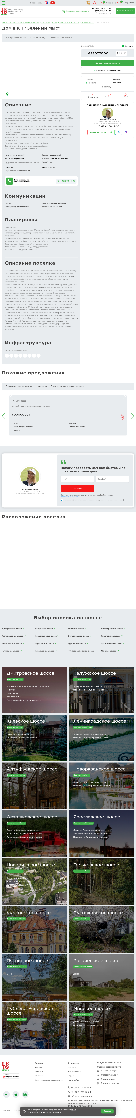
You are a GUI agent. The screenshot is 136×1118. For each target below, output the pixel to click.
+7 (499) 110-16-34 (101, 11)
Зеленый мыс (87, 23)
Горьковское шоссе (96, 865)
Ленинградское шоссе (99, 721)
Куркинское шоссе (29, 913)
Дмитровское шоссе (69, 23)
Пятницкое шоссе (27, 961)
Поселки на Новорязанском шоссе (91, 786)
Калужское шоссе (94, 673)
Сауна (7, 167)
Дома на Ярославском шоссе (88, 830)
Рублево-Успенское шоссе (30, 1011)
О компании (73, 1063)
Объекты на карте (109, 1071)
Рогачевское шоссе (96, 961)
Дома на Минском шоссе (86, 1022)
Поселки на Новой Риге (19, 885)
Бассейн (45, 162)
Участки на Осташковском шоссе (24, 834)
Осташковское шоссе (32, 817)
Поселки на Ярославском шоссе (90, 837)
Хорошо (107, 1111)
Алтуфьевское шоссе (32, 769)
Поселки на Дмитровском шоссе (24, 700)
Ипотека (39, 1076)
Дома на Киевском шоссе (20, 734)
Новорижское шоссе (31, 865)
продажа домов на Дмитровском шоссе (28, 687)
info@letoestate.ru (81, 1097)
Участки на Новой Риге (19, 882)
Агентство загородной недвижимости (20, 23)
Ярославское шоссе (96, 817)
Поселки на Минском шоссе (88, 1025)
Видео (71, 1076)
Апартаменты (13, 697)
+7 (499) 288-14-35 (66, 181)
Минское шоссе (91, 1009)
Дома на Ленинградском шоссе (89, 734)
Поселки (39, 1072)
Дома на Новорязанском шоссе (90, 782)
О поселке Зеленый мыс (60, 38)
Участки (11, 690)
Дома (54, 23)
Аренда (38, 1067)
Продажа (45, 23)
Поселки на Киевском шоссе (22, 738)
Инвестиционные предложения (49, 1080)
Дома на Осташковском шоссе (23, 830)
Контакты (72, 1067)
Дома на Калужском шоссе (87, 687)
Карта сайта (73, 1080)
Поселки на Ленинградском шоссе (91, 738)
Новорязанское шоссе (99, 769)
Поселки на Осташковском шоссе (24, 837)
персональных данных (70, 497)
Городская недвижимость (77, 11)
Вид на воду (46, 167)
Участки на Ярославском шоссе (90, 834)
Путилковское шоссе (98, 913)
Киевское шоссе (26, 721)
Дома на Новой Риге (17, 878)
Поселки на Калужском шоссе (89, 690)
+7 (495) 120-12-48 (101, 9)
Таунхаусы (12, 693)
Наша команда (74, 1072)
